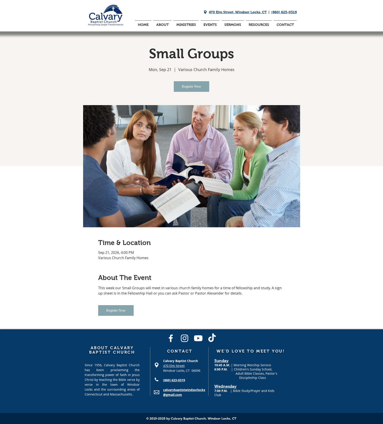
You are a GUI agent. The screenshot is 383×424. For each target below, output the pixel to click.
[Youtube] (198, 338)
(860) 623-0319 (284, 12)
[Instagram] (185, 338)
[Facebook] (171, 338)
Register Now (191, 86)
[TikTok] (212, 338)
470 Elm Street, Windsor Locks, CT (238, 12)
